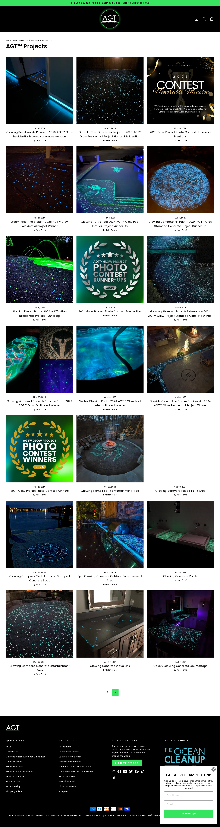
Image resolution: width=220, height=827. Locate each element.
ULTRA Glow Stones (69, 751)
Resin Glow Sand (67, 776)
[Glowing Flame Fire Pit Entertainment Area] (110, 448)
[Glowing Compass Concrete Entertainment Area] (39, 624)
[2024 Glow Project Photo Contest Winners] (39, 448)
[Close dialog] (213, 769)
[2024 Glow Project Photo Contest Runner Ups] (110, 269)
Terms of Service (15, 776)
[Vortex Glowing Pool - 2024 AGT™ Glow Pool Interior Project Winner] (110, 359)
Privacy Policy (13, 781)
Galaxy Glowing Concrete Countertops (180, 666)
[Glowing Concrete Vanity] (180, 534)
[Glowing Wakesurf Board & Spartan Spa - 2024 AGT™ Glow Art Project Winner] (39, 359)
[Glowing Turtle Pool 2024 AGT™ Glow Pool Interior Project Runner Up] (110, 180)
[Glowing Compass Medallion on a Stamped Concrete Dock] (39, 534)
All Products (65, 746)
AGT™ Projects (21, 40)
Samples (63, 791)
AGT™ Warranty (14, 766)
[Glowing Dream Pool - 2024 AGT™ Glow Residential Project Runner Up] (39, 269)
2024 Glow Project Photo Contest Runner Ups (110, 311)
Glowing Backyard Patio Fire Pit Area (180, 491)
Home (8, 40)
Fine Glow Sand (67, 781)
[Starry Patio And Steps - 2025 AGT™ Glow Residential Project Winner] (39, 180)
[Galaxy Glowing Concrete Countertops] (180, 624)
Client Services (14, 761)
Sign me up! (189, 813)
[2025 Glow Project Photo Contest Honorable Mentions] (180, 90)
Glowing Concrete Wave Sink (110, 666)
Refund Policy (13, 786)
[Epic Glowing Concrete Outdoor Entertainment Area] (110, 534)
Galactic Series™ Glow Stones (75, 766)
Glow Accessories (68, 786)
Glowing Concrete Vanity (180, 576)
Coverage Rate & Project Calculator (25, 756)
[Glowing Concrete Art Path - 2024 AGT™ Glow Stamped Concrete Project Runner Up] (180, 180)
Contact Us (12, 751)
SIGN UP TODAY (127, 762)
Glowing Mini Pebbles (70, 761)
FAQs (8, 746)
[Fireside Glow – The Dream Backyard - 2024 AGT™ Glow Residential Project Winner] (180, 359)
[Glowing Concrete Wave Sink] (110, 624)
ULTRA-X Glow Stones (70, 756)
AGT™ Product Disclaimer (19, 771)
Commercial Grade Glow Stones (76, 771)
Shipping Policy (14, 791)
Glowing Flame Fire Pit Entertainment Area (110, 491)
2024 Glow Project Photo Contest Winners (39, 491)
